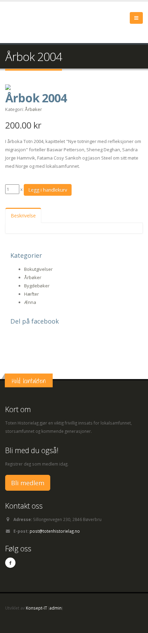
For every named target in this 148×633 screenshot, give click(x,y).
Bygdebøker (37, 286)
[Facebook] (10, 563)
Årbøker (33, 109)
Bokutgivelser (38, 269)
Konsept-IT (36, 608)
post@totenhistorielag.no (55, 531)
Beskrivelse (23, 215)
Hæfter (31, 294)
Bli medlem (27, 483)
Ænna (30, 302)
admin (55, 608)
